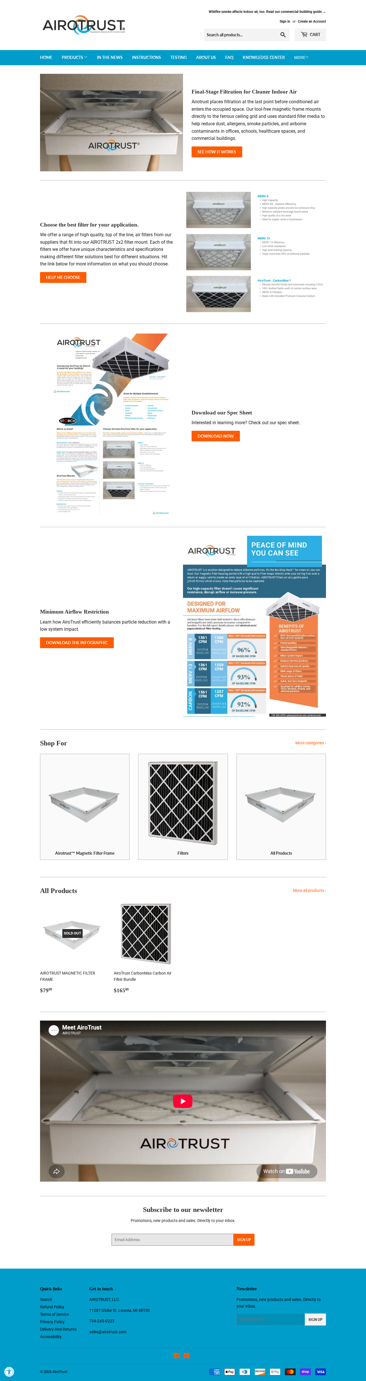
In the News (110, 57)
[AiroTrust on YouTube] (187, 1356)
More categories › (310, 743)
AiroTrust (60, 1372)
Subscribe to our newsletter (183, 1209)
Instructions (146, 57)
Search (46, 1299)
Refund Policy (52, 1307)
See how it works (217, 151)
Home (46, 57)
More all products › (309, 890)
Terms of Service (54, 1314)
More (299, 57)
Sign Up (244, 1240)
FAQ (229, 57)
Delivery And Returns (58, 1329)
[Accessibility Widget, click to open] (9, 1371)
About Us (206, 57)
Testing (178, 57)
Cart (314, 34)
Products (73, 57)
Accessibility (51, 1336)
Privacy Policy (52, 1322)
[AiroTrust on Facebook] (177, 1356)
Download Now (216, 436)
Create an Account (312, 21)
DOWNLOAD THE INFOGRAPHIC (77, 642)
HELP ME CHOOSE (63, 277)
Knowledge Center (264, 57)
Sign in (285, 21)
